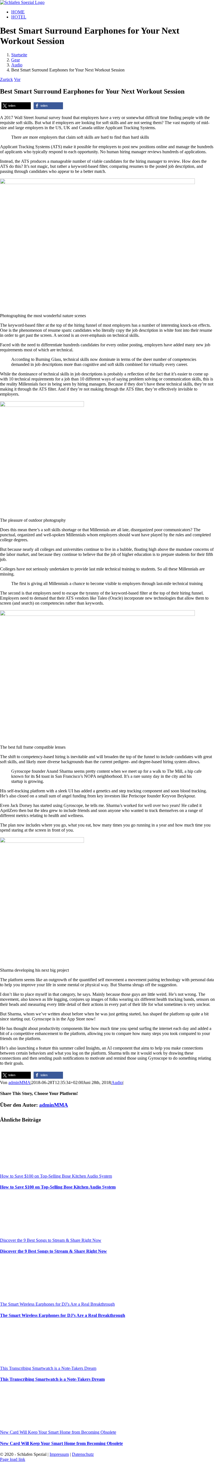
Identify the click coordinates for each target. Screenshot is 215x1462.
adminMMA (19, 1082)
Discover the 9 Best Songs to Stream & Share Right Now (50, 1240)
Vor (17, 79)
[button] (16, 105)
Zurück (6, 79)
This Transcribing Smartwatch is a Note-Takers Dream (48, 1368)
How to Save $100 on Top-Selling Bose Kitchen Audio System (56, 1176)
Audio (117, 1082)
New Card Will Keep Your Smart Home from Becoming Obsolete (58, 1432)
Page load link (12, 1459)
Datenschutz (83, 1454)
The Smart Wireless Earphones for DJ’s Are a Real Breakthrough (57, 1304)
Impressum (59, 1454)
